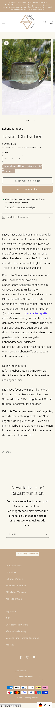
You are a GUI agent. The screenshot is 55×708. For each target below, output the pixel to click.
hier (10, 337)
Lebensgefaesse (31, 698)
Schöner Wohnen (14, 579)
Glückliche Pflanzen (16, 592)
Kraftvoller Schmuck (16, 585)
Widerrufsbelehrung (16, 631)
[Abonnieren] (46, 534)
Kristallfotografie (37, 313)
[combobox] (44, 705)
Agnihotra (25, 284)
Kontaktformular (14, 599)
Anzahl (5, 153)
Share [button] (9, 452)
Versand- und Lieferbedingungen (22, 638)
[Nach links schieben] (21, 120)
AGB (8, 618)
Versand (14, 148)
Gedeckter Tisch (14, 565)
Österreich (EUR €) (26, 677)
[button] (3, 22)
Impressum (11, 611)
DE (45, 705)
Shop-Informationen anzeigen (20, 207)
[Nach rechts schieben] (34, 120)
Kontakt (10, 645)
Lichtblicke (11, 572)
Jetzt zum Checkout (27, 189)
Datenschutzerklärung (17, 625)
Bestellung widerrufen (10, 706)
